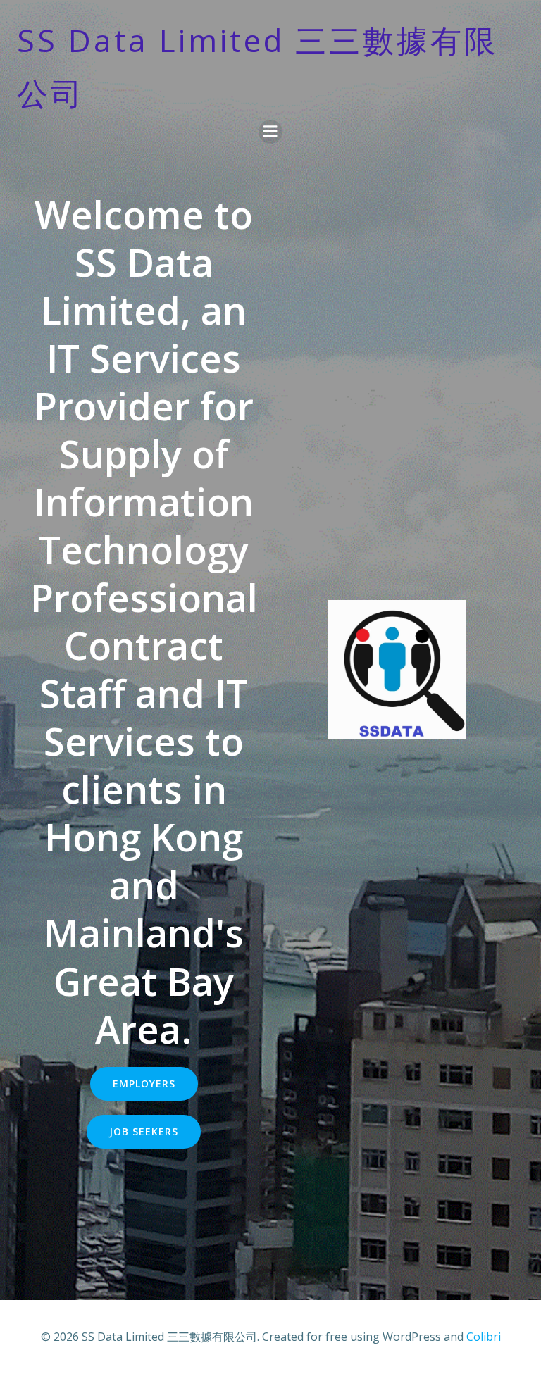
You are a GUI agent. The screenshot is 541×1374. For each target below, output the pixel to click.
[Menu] (270, 132)
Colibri (483, 1336)
